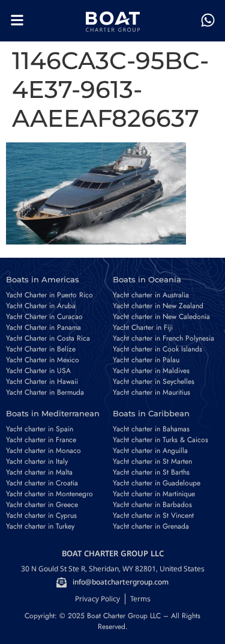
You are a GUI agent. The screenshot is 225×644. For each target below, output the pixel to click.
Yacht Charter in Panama (43, 327)
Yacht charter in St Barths (151, 472)
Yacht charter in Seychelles (153, 381)
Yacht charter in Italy (37, 461)
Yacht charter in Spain (39, 429)
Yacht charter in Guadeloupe (156, 483)
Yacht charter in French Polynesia (163, 338)
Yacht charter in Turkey (40, 526)
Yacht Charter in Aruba (41, 305)
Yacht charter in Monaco (43, 450)
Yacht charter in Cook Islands (157, 349)
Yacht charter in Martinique (154, 493)
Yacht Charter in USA (38, 370)
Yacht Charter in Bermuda (45, 392)
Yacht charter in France (41, 439)
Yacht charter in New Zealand (158, 305)
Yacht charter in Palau (146, 359)
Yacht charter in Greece (42, 504)
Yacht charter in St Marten (152, 461)
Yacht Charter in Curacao (44, 316)
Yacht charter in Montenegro (49, 493)
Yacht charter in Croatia (42, 483)
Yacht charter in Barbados (152, 504)
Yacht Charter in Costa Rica (48, 338)
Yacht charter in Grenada (151, 526)
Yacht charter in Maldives (151, 370)
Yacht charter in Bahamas (151, 429)
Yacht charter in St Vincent (153, 515)
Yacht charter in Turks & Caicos (160, 439)
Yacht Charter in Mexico (42, 359)
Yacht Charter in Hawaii (42, 381)
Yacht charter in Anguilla (150, 450)
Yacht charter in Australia (151, 295)
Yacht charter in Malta (39, 472)
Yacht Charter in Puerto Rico (49, 295)
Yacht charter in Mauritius (151, 392)
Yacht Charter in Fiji (143, 327)
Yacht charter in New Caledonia (161, 316)
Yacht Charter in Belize (41, 349)
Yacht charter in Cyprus (41, 515)
